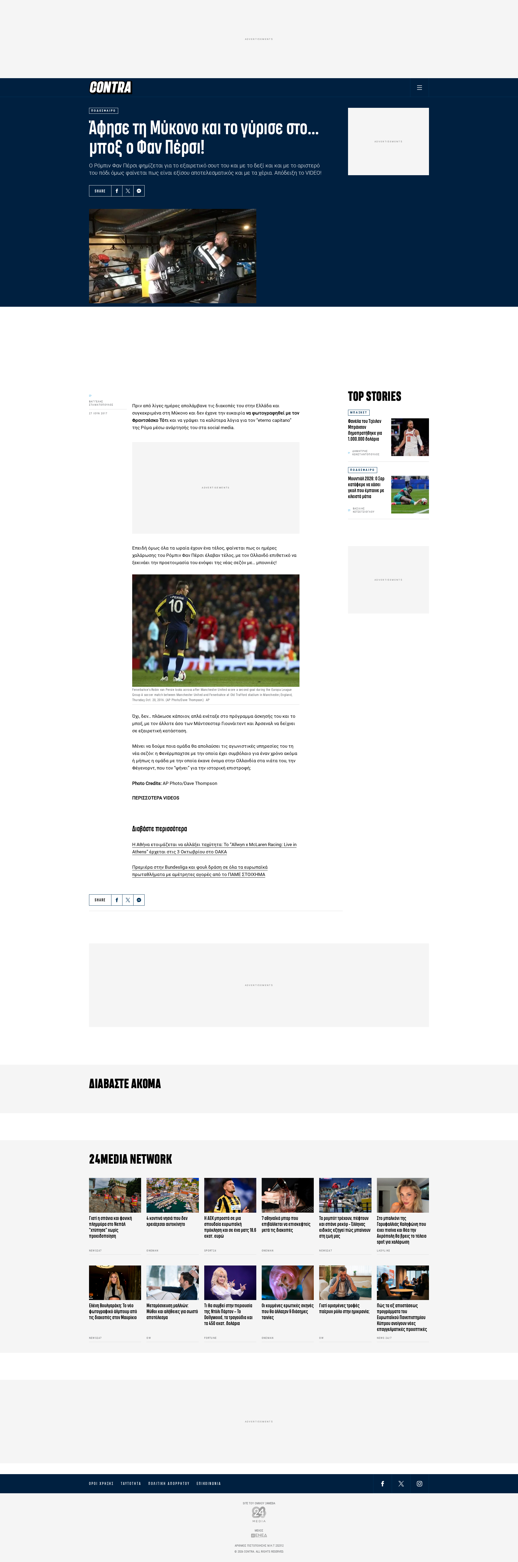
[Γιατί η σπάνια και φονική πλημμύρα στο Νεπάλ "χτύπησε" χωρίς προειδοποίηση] (115, 1195)
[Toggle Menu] (419, 87)
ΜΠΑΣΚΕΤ (358, 412)
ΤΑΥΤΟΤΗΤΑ (131, 1483)
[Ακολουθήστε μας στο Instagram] (419, 1483)
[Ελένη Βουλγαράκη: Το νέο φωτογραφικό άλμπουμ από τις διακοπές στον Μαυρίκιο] (115, 1283)
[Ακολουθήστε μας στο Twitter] (401, 1483)
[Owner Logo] (259, 1514)
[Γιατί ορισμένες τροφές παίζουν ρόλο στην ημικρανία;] (345, 1283)
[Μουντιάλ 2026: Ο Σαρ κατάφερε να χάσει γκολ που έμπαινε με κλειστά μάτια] (410, 494)
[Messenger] (139, 191)
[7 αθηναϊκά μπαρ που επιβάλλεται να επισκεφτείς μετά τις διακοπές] (288, 1195)
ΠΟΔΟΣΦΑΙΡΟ (362, 470)
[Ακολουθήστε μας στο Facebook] (382, 1483)
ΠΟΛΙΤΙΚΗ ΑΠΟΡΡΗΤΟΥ (169, 1483)
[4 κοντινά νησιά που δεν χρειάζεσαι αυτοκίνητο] (172, 1195)
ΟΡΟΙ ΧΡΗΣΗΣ (101, 1483)
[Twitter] (128, 191)
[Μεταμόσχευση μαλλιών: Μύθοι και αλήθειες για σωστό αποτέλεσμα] (172, 1283)
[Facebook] (117, 191)
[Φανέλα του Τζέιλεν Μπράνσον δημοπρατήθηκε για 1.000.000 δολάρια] (410, 437)
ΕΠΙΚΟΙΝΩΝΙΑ (209, 1483)
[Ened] (259, 1535)
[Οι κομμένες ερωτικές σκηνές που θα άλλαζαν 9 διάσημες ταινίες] (288, 1283)
